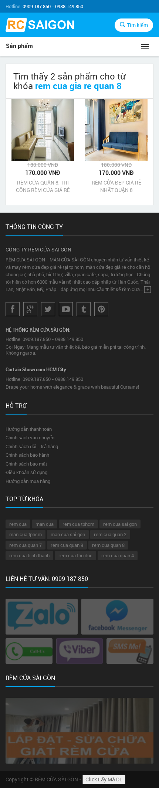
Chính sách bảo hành (27, 455)
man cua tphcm (25, 534)
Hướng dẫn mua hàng (28, 481)
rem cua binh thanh (29, 555)
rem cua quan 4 (117, 555)
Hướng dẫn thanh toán (29, 429)
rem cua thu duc (75, 555)
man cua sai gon (68, 534)
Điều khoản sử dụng (26, 472)
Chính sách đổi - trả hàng (32, 446)
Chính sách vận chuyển (30, 437)
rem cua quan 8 (108, 545)
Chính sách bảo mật (26, 463)
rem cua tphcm (78, 524)
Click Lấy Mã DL (103, 779)
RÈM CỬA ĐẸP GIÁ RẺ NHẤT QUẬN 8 (116, 186)
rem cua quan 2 (110, 534)
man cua (44, 524)
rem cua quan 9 (67, 545)
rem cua (18, 524)
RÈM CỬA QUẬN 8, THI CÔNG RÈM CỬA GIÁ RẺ (43, 186)
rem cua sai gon (120, 524)
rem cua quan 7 (25, 545)
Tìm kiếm (137, 24)
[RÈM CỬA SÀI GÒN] (40, 26)
